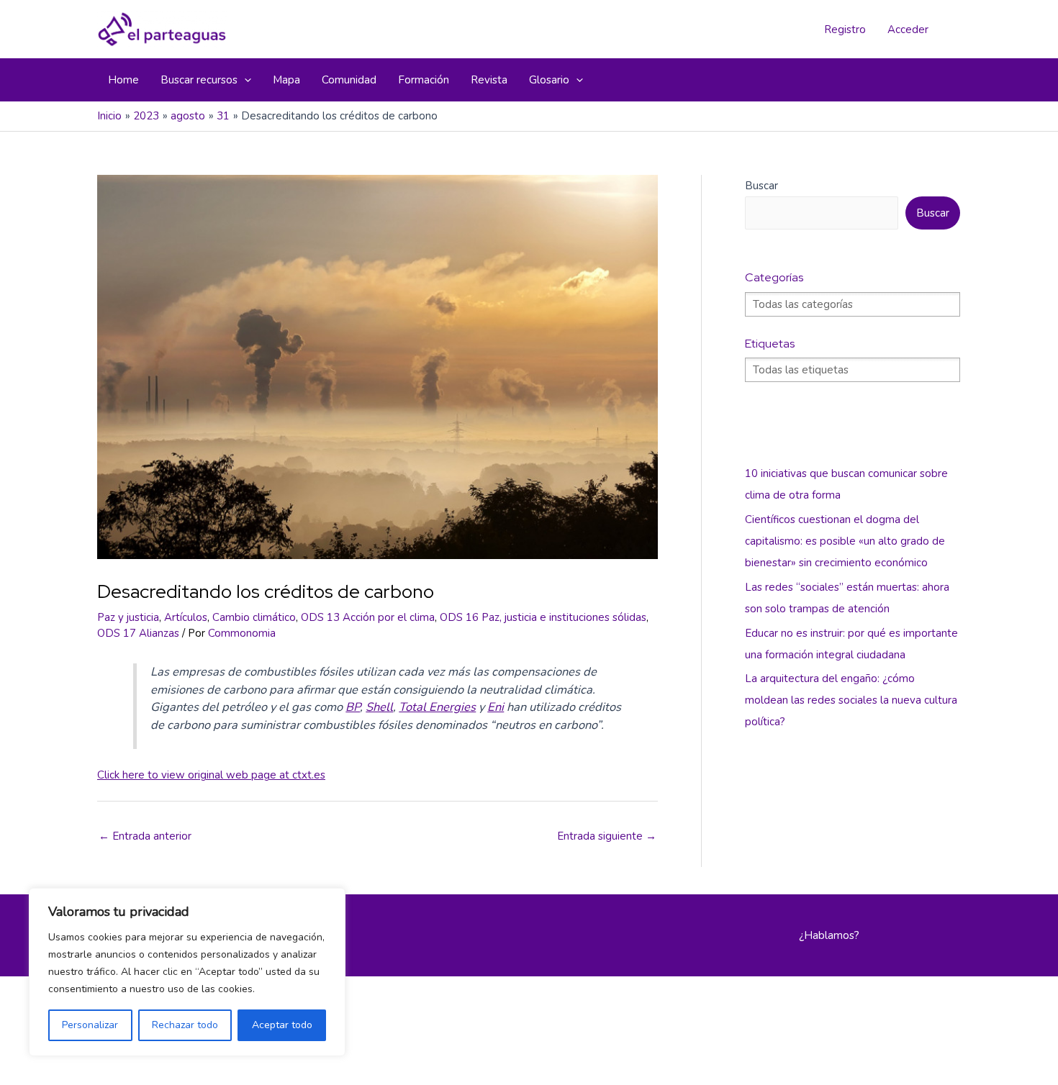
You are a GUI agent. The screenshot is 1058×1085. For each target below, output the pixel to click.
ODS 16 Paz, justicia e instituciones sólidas (543, 617)
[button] (244, 79)
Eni (495, 707)
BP (352, 707)
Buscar (761, 185)
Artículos (185, 617)
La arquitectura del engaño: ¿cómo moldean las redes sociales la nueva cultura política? (851, 700)
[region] (187, 972)
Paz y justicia (128, 617)
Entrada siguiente (606, 836)
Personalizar (90, 1025)
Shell (379, 707)
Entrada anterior (145, 836)
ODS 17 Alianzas (138, 633)
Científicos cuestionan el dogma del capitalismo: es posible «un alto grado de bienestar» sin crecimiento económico (845, 541)
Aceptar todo (282, 1025)
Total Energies (437, 707)
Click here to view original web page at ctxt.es (211, 775)
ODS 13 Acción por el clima (368, 617)
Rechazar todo (185, 1025)
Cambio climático (254, 617)
